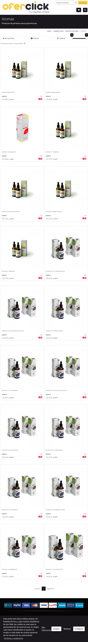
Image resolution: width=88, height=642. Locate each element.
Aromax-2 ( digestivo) (8, 271)
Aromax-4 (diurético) (8, 92)
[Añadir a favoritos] (40, 96)
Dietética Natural (71, 31)
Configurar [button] (79, 629)
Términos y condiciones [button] (13, 638)
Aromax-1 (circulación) (9, 152)
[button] (35, 38)
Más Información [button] (46, 628)
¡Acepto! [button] (56, 629)
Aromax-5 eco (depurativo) (54, 450)
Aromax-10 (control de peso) (11, 211)
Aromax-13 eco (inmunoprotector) (13, 330)
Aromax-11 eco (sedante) (9, 390)
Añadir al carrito (22, 104)
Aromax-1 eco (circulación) (54, 569)
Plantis (4, 96)
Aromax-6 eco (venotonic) (10, 450)
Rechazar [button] (67, 629)
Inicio (49, 31)
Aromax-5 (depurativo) (53, 92)
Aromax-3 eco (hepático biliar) (55, 509)
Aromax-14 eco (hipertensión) (55, 271)
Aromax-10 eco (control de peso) (56, 390)
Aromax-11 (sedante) (52, 152)
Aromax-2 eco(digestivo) (9, 569)
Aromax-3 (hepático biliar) (54, 211)
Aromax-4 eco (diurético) (10, 509)
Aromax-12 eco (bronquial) (54, 330)
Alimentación (58, 31)
